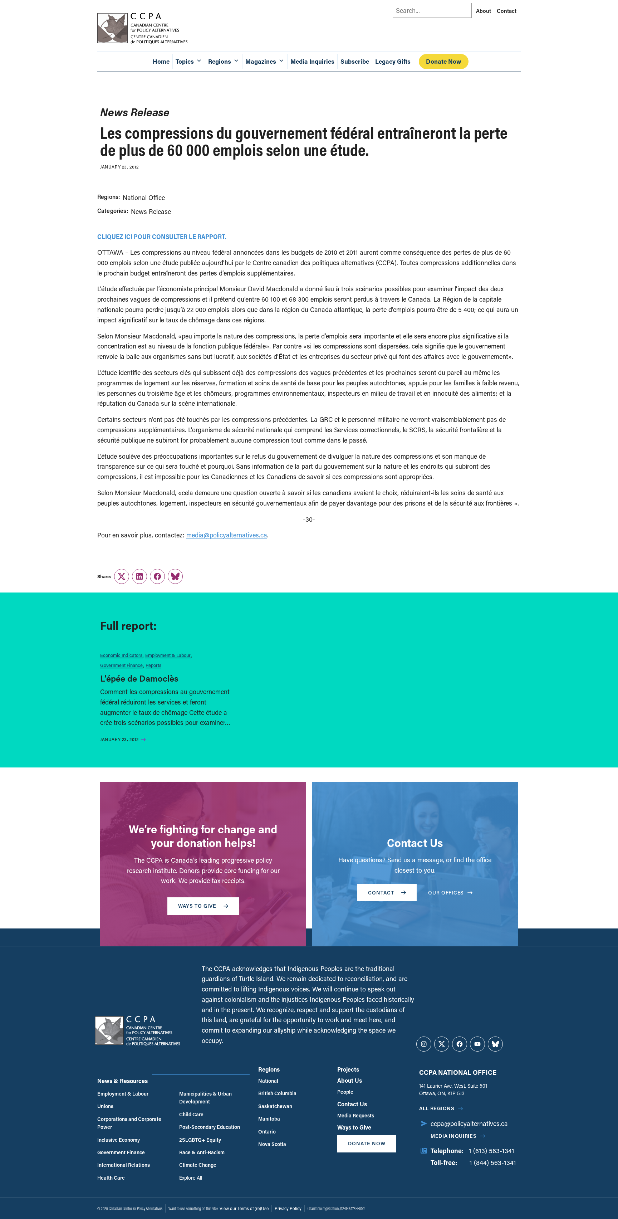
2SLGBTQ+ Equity (200, 1139)
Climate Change (197, 1164)
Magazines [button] (260, 61)
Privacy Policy (288, 1208)
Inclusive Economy (118, 1139)
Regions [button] (219, 61)
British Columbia (277, 1093)
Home (161, 61)
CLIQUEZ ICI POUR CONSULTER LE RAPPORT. (161, 236)
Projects (348, 1069)
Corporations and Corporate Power (129, 1123)
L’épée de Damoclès (139, 678)
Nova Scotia (272, 1144)
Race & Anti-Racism (202, 1152)
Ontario (267, 1131)
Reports (153, 665)
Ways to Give (354, 1127)
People (345, 1091)
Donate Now (443, 61)
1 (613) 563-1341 (491, 1150)
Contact (506, 10)
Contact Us (352, 1104)
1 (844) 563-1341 (493, 1162)
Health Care (111, 1177)
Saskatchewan (275, 1106)
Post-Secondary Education (209, 1126)
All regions (437, 1108)
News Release (151, 211)
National (268, 1080)
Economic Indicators (121, 655)
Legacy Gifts (393, 61)
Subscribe (354, 61)
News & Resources (122, 1080)
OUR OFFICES (446, 892)
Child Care (191, 1114)
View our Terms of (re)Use (244, 1208)
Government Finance (121, 665)
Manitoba (269, 1118)
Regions (269, 1069)
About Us (349, 1080)
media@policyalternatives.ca (226, 535)
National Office (144, 197)
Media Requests (355, 1115)
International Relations (123, 1164)
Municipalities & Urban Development (205, 1097)
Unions (105, 1106)
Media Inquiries (312, 61)
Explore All (190, 1177)
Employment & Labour (168, 655)
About (483, 10)
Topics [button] (185, 61)
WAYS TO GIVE (197, 905)
